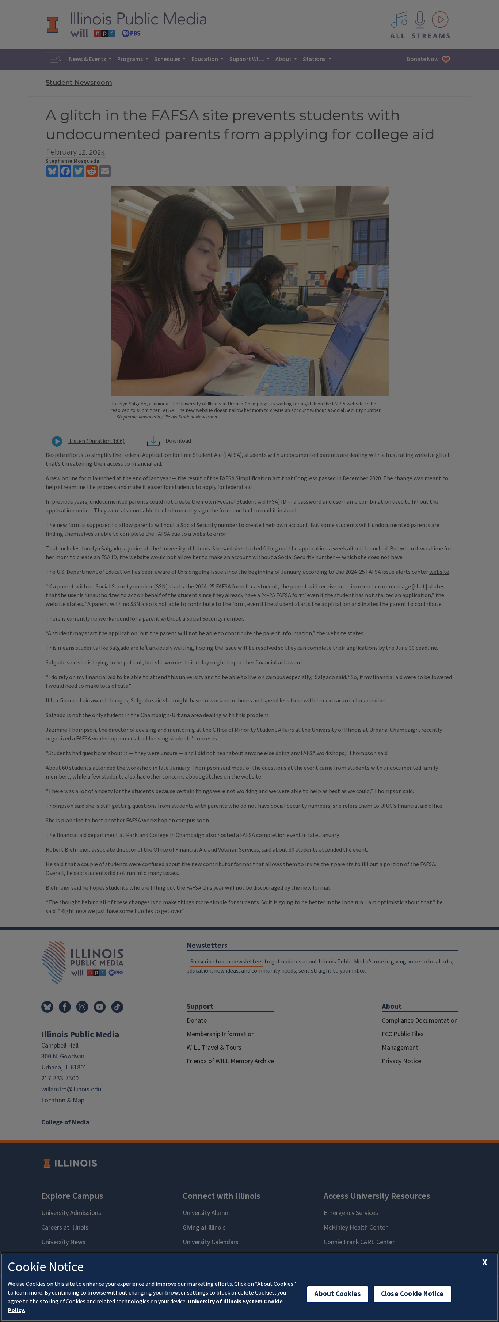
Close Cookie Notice (412, 1294)
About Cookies (338, 1294)
